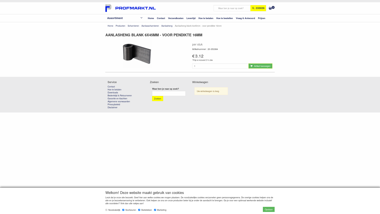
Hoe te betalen (114, 89)
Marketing (161, 209)
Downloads (113, 92)
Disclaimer (112, 107)
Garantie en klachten (117, 98)
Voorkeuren (130, 209)
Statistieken (146, 209)
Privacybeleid (114, 104)
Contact (111, 86)
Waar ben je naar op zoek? (165, 88)
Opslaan (269, 209)
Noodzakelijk (114, 209)
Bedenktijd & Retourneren (120, 95)
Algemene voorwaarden (119, 101)
